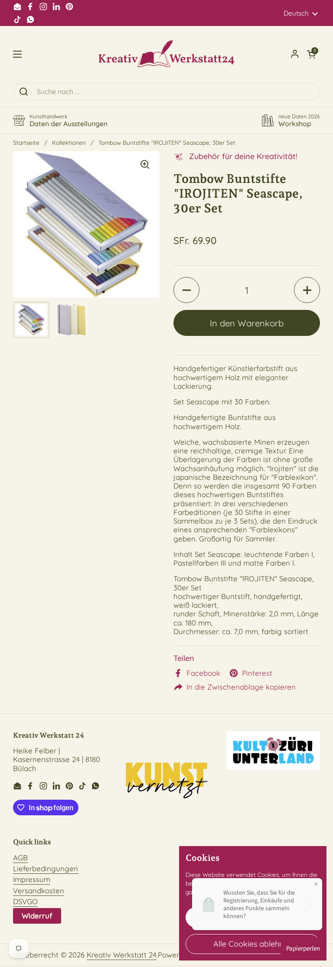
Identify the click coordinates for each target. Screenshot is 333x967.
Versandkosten (38, 890)
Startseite (26, 142)
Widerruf (37, 915)
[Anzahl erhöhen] (307, 290)
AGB (20, 857)
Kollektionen (69, 142)
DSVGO (25, 901)
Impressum (31, 879)
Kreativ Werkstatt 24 (122, 954)
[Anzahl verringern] (186, 290)
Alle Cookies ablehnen (252, 944)
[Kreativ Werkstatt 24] (166, 54)
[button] (311, 54)
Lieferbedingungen (45, 868)
